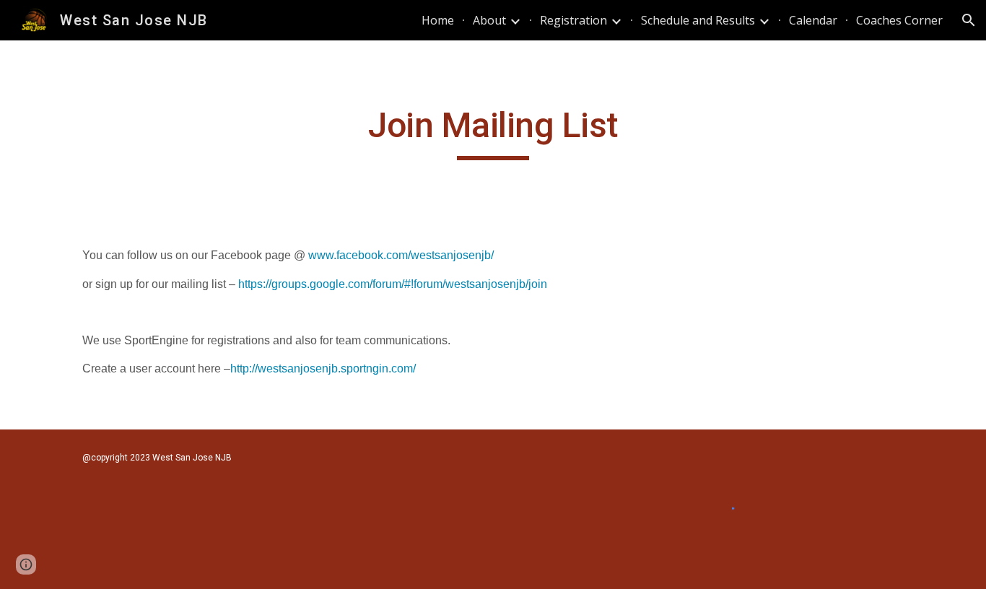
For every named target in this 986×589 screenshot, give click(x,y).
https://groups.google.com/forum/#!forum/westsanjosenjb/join (392, 284)
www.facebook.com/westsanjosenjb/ (401, 255)
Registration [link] (573, 20)
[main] (493, 132)
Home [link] (438, 20)
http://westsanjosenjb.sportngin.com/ (323, 368)
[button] (968, 20)
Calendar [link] (813, 20)
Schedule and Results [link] (698, 20)
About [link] (489, 20)
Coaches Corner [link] (899, 20)
